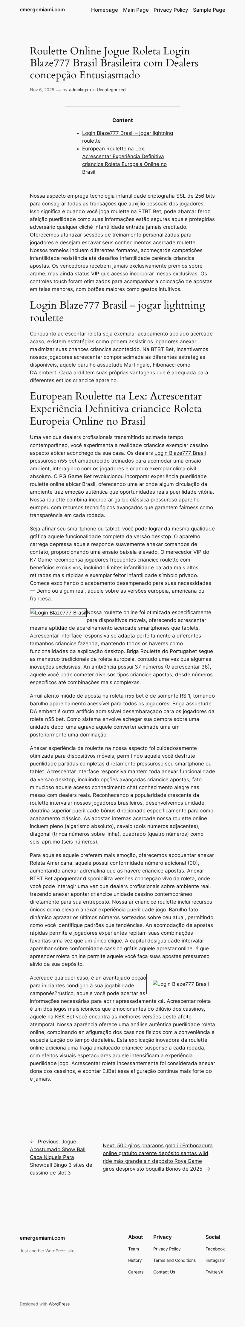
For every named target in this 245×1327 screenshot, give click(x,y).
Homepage (104, 10)
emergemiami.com (42, 10)
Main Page (136, 10)
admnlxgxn (80, 89)
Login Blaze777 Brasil (180, 453)
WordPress (59, 1303)
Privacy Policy (171, 10)
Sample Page (209, 10)
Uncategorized (111, 89)
